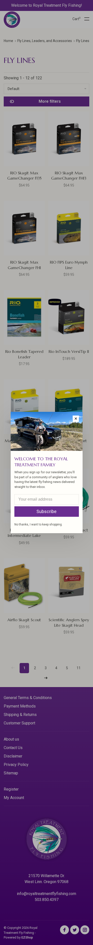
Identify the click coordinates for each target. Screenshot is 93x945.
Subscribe (46, 511)
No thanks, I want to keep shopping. (38, 524)
